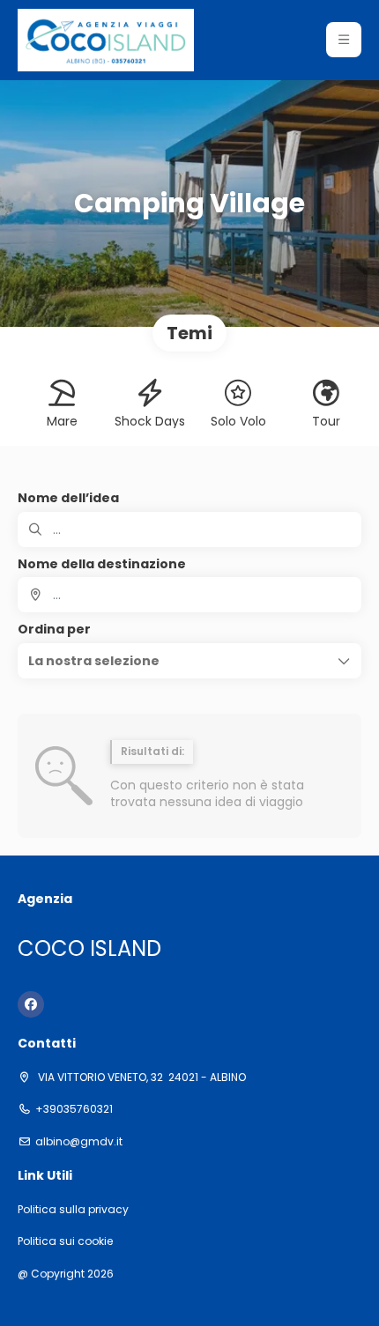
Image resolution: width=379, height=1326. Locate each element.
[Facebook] (31, 1004)
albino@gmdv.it (79, 1142)
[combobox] (189, 594)
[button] (343, 39)
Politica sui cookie (65, 1241)
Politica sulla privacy (73, 1210)
